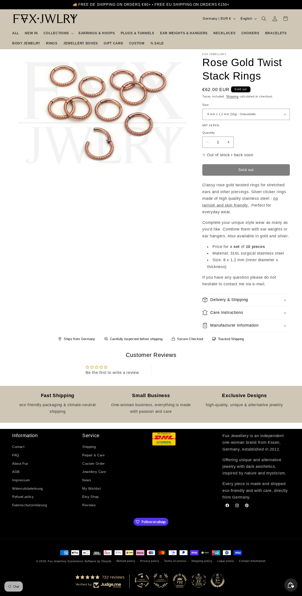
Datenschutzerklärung (29, 505)
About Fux (20, 463)
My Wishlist (91, 488)
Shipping (232, 96)
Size (205, 105)
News (86, 480)
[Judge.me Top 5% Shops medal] (217, 580)
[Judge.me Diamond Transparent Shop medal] (142, 580)
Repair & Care (93, 455)
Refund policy (23, 497)
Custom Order (93, 463)
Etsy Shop (90, 497)
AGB (16, 472)
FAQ (15, 455)
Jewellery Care (94, 472)
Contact (18, 447)
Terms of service (175, 561)
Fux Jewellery (57, 561)
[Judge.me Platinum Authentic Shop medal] (161, 580)
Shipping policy (201, 561)
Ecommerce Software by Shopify (89, 561)
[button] (58, 33)
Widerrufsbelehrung (27, 488)
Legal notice (225, 561)
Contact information (252, 561)
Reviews (89, 505)
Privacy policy (149, 561)
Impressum (21, 480)
